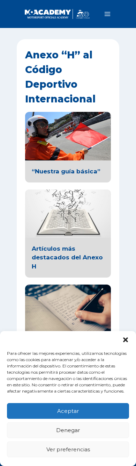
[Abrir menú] (107, 13)
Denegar (68, 430)
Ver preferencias (68, 449)
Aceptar (68, 411)
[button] (125, 339)
